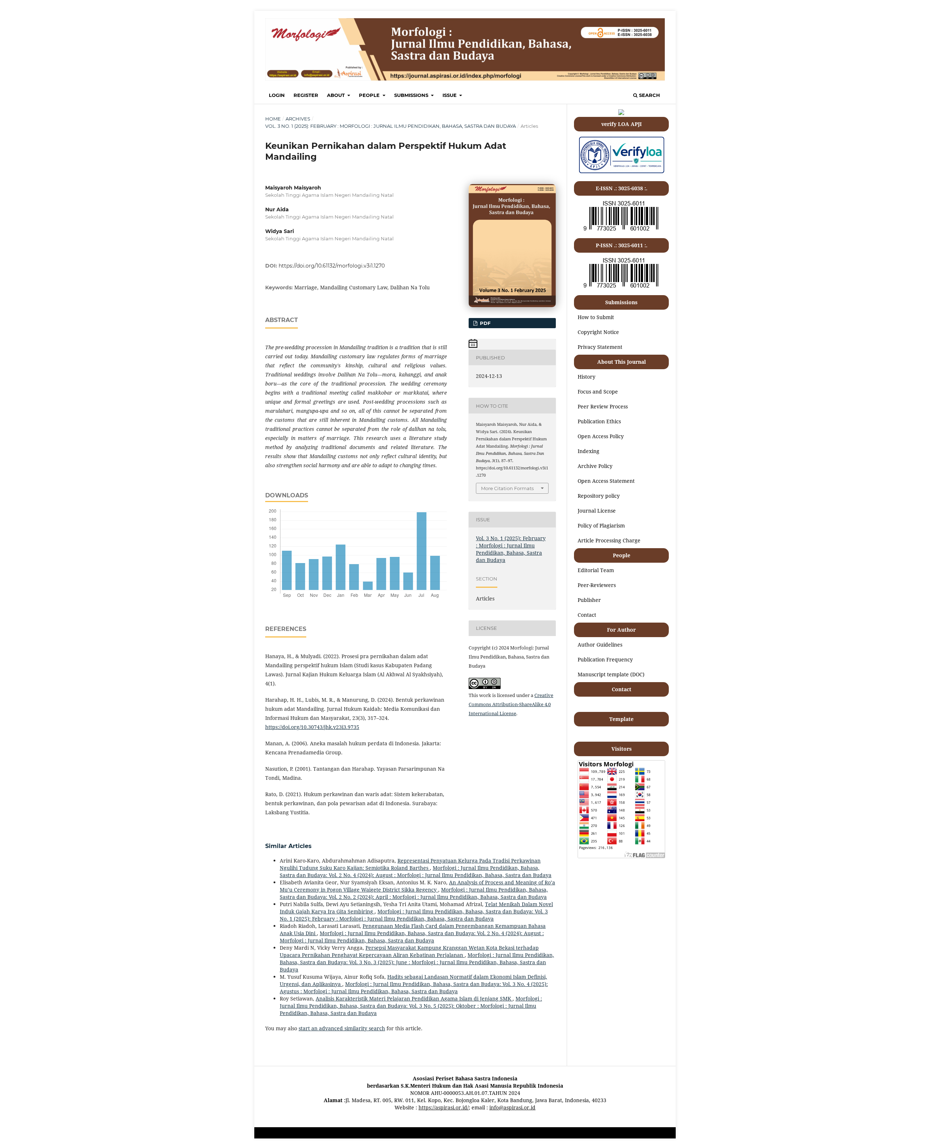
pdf (484, 323)
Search (649, 95)
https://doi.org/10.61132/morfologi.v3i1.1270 (332, 265)
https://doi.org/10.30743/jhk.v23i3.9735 (312, 727)
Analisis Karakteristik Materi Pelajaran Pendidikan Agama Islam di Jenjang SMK (414, 998)
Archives (298, 119)
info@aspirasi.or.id (512, 1107)
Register (306, 95)
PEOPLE (370, 95)
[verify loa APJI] (621, 173)
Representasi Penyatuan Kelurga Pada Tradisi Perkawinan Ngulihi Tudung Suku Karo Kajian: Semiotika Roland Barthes (410, 864)
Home (273, 119)
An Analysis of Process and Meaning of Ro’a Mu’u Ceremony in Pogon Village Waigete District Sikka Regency (417, 886)
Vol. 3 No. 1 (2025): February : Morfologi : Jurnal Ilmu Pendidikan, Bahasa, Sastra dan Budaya (390, 126)
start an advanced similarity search (342, 1028)
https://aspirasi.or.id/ (443, 1107)
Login (277, 95)
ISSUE (450, 95)
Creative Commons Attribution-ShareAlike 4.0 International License (511, 704)
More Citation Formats (507, 488)
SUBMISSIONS (412, 95)
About (336, 95)
